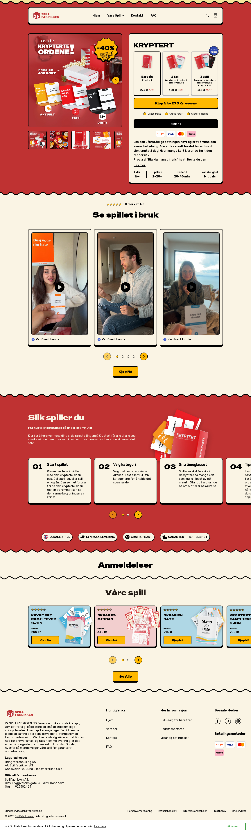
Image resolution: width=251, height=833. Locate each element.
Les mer (140, 165)
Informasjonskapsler (195, 811)
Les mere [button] (100, 826)
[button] (207, 15)
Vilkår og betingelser (174, 738)
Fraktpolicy (219, 811)
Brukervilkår (239, 811)
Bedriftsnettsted (172, 729)
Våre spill (112, 729)
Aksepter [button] (233, 826)
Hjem (109, 720)
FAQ (109, 746)
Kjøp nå (176, 123)
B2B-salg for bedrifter (176, 720)
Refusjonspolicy (167, 811)
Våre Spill (114, 15)
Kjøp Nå (45, 640)
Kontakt (111, 738)
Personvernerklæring (140, 811)
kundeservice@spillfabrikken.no (23, 811)
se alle (125, 676)
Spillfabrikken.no (24, 816)
